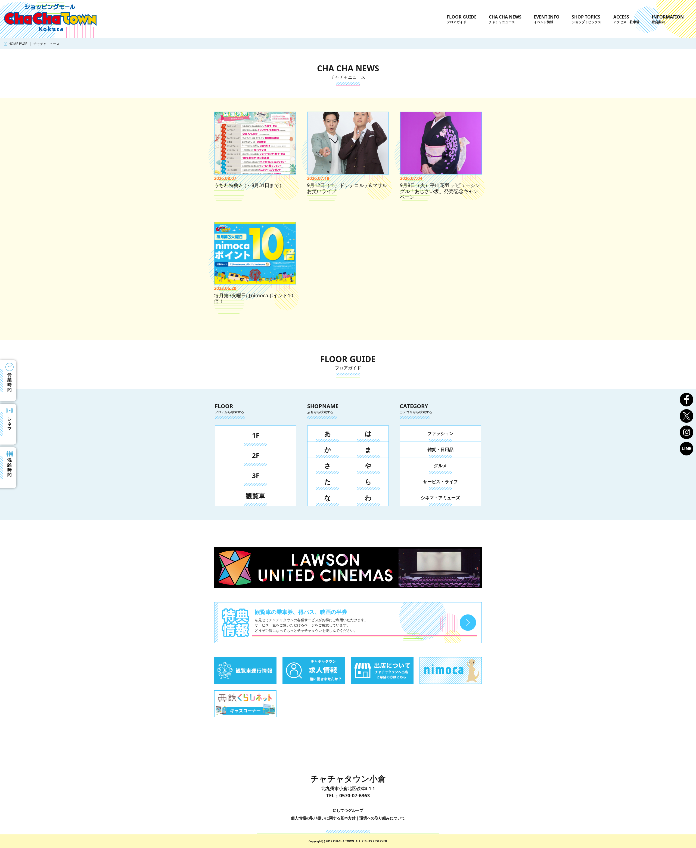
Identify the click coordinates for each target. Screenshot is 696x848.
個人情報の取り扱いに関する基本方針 (323, 818)
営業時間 (9, 382)
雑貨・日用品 (440, 449)
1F (255, 435)
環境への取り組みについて (382, 818)
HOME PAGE (17, 43)
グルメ (440, 466)
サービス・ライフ (440, 482)
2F (255, 455)
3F (255, 475)
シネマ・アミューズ (440, 498)
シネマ (9, 423)
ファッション (440, 433)
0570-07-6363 (354, 795)
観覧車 (255, 495)
